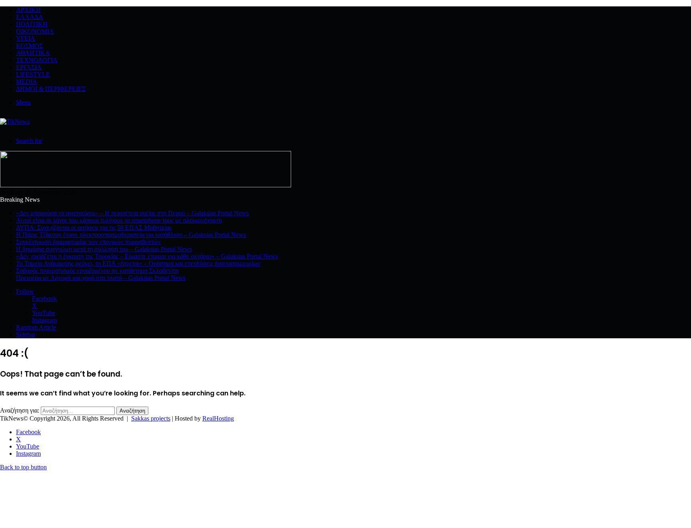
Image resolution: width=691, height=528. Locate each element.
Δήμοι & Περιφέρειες (51, 88)
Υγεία (25, 38)
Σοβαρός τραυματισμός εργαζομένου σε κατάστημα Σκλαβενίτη (97, 270)
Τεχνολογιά (37, 60)
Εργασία (29, 67)
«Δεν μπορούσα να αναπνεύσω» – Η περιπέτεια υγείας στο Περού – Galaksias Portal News (132, 213)
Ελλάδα (29, 17)
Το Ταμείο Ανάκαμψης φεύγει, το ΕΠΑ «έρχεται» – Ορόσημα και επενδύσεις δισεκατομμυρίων (138, 263)
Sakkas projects (150, 418)
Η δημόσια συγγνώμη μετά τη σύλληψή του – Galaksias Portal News (104, 249)
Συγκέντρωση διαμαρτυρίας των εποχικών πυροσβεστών (88, 241)
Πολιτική (32, 24)
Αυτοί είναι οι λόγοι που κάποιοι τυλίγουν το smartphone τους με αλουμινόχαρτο (119, 220)
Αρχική (28, 9)
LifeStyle (33, 74)
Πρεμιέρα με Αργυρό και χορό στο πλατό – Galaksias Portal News (101, 277)
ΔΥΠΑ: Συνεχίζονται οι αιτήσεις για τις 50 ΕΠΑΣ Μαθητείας (94, 227)
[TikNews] (15, 121)
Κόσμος (29, 45)
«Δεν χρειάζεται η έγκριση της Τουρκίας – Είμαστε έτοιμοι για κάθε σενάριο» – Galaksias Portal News (147, 256)
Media (26, 81)
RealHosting (218, 418)
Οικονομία (35, 31)
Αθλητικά (33, 53)
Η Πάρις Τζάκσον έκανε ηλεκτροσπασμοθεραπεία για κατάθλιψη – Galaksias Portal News (131, 234)
